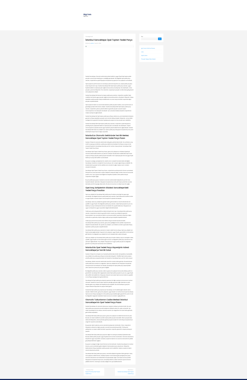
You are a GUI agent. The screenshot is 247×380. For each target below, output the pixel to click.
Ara (142, 36)
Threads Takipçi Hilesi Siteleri (148, 59)
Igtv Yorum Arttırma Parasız (148, 48)
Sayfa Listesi (144, 55)
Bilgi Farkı (87, 14)
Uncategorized (89, 36)
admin (92, 43)
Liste (142, 52)
